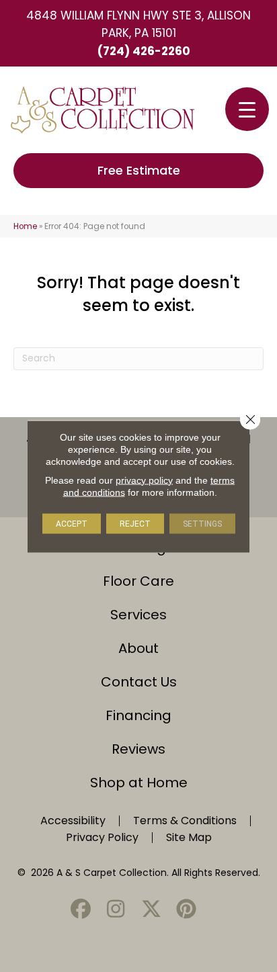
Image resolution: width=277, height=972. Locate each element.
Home (25, 226)
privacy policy (144, 479)
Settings (202, 523)
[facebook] (80, 910)
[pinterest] (187, 910)
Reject (135, 523)
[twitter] (151, 910)
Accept (71, 523)
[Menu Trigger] (247, 109)
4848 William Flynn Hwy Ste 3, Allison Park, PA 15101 (138, 24)
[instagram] (116, 910)
